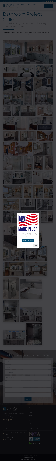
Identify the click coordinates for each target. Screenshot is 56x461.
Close (35, 245)
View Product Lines (28, 240)
